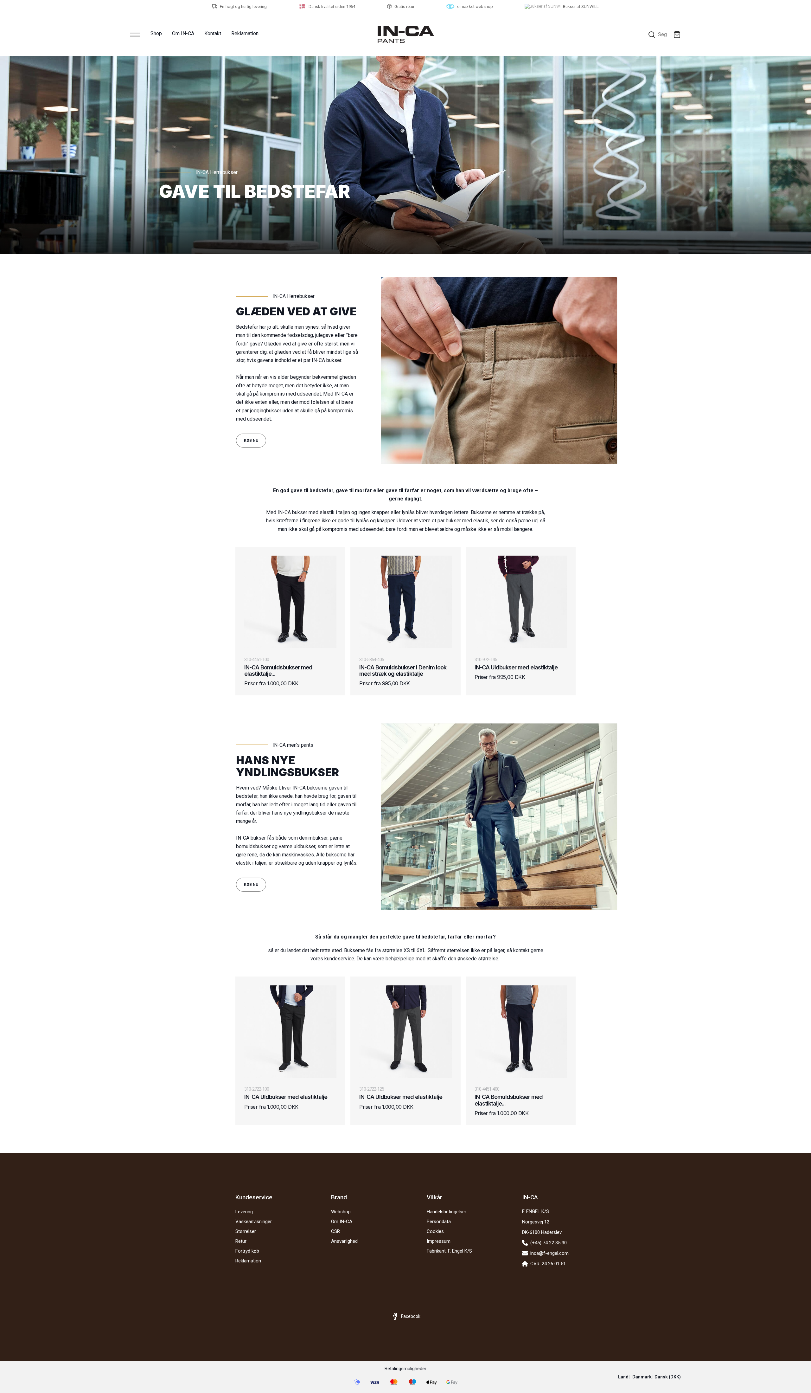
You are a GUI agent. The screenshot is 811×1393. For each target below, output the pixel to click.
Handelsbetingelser (446, 1212)
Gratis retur (404, 6)
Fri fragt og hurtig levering (243, 6)
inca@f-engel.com (549, 1253)
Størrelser (245, 1231)
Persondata (439, 1221)
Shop (156, 33)
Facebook (410, 1316)
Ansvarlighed (344, 1241)
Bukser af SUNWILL (581, 6)
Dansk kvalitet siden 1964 (332, 6)
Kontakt (212, 33)
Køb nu (251, 440)
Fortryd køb (247, 1251)
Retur (240, 1241)
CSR (335, 1231)
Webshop (341, 1212)
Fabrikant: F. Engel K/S (449, 1251)
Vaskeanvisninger (253, 1221)
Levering (244, 1212)
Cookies (435, 1231)
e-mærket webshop (475, 6)
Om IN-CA (183, 33)
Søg (662, 34)
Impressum (438, 1241)
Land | (649, 1376)
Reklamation (245, 33)
